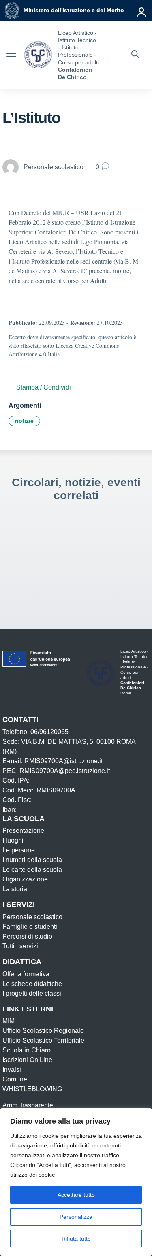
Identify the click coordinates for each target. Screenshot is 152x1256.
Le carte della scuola (32, 869)
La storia (14, 889)
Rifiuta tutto (76, 1238)
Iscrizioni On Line (27, 1059)
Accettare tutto (76, 1195)
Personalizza (76, 1216)
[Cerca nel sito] (135, 55)
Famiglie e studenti (29, 926)
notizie (24, 420)
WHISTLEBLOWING (32, 1089)
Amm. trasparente (27, 1105)
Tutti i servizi (20, 946)
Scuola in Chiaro (26, 1050)
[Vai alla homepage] (38, 54)
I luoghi (13, 840)
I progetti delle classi (31, 993)
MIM (8, 1021)
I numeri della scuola (32, 859)
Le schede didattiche (32, 983)
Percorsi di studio (27, 936)
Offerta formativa (25, 974)
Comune (14, 1079)
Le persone (18, 850)
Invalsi (11, 1069)
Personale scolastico (32, 916)
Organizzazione (25, 879)
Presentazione (23, 830)
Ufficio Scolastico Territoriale (43, 1040)
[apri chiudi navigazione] (11, 55)
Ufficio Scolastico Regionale (43, 1030)
